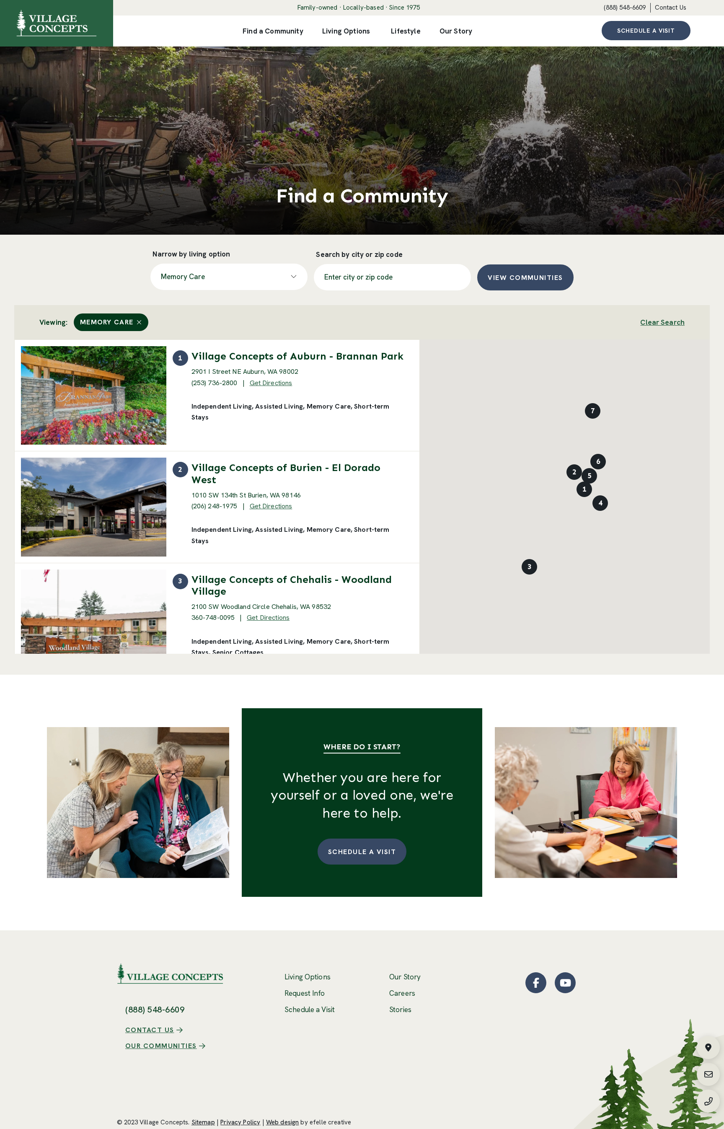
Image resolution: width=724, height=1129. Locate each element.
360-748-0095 (213, 617)
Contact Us (671, 7)
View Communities (525, 277)
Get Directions (271, 382)
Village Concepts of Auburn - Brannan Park (297, 356)
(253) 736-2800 (214, 382)
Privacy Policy (240, 1122)
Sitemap (203, 1122)
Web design (282, 1122)
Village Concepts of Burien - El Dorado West (285, 473)
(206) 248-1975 (214, 506)
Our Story (405, 976)
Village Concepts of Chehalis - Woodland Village (291, 585)
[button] (584, 489)
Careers (402, 993)
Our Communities (161, 1045)
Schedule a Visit (646, 30)
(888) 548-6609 (625, 7)
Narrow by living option (191, 254)
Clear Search (662, 322)
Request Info (304, 993)
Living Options (307, 976)
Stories (400, 1009)
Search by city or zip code (359, 254)
